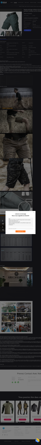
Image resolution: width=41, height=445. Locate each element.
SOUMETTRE (20, 231)
